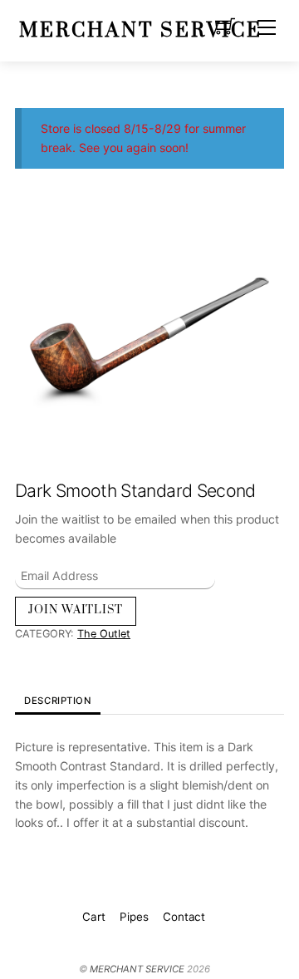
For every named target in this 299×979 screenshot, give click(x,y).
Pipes (134, 916)
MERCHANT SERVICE (137, 969)
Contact (184, 916)
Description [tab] (57, 700)
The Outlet (103, 633)
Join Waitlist (75, 610)
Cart (93, 916)
